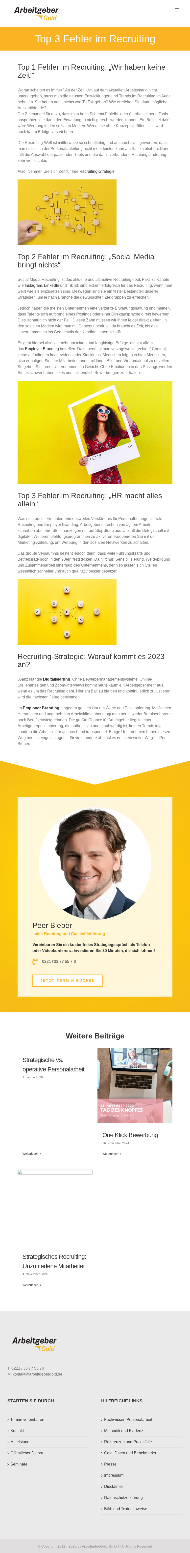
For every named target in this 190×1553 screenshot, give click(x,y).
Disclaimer (113, 1486)
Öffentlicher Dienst (26, 1453)
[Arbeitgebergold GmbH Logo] (37, 7)
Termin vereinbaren (27, 1419)
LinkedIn (51, 285)
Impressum (113, 1475)
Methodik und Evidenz (123, 1431)
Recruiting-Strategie (97, 171)
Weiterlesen (31, 1153)
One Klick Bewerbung (130, 1134)
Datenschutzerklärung (123, 1497)
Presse (110, 1464)
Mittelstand (19, 1442)
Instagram (33, 285)
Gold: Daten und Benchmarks (130, 1453)
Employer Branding (42, 349)
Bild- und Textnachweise (125, 1509)
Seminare (18, 1464)
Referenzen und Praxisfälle (128, 1442)
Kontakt (17, 1431)
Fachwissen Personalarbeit (128, 1419)
